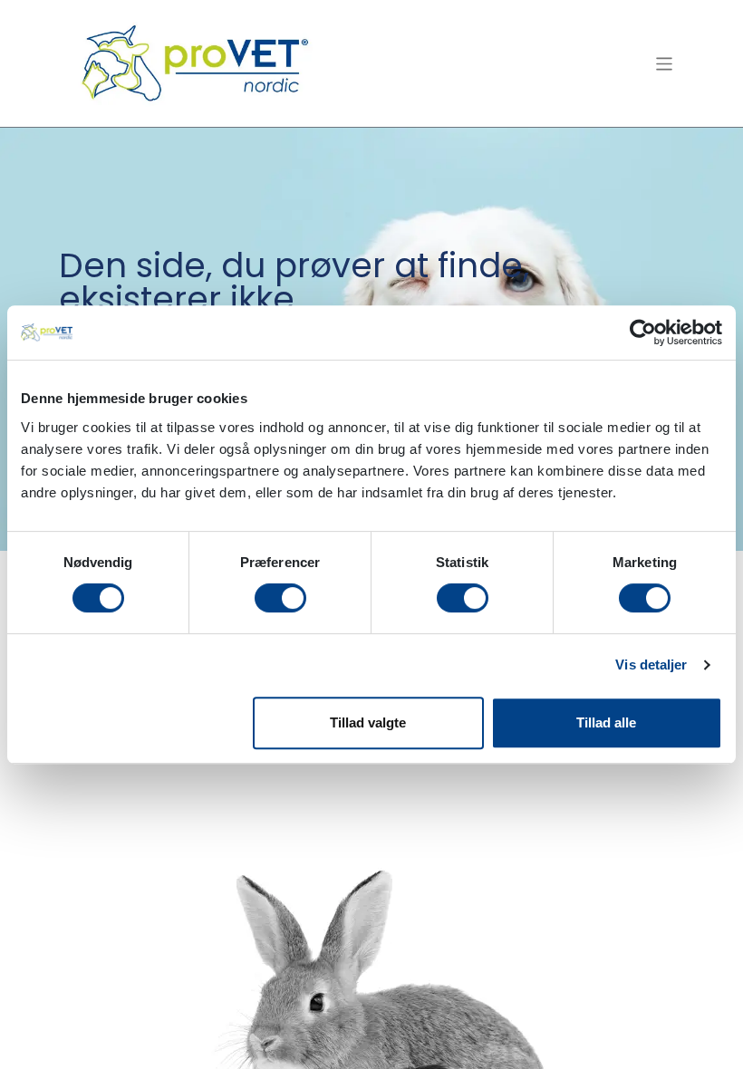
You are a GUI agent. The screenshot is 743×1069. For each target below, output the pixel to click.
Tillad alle (606, 722)
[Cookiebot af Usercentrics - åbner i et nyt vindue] (643, 332)
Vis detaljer (651, 664)
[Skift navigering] (664, 63)
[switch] (280, 597)
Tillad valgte (368, 722)
